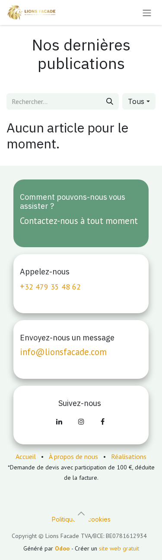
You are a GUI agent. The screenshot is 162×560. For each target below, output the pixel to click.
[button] (139, 101)
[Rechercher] (110, 101)
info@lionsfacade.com (63, 352)
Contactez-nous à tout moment (79, 221)
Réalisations (128, 456)
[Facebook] (102, 421)
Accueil (26, 456)
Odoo (63, 548)
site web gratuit (119, 548)
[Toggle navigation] (147, 12)
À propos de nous (73, 456)
